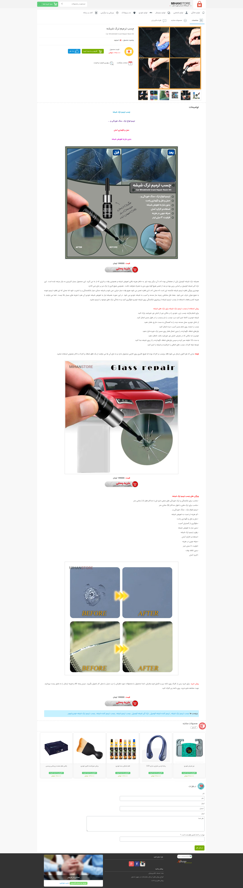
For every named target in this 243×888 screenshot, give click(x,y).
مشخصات (195, 20)
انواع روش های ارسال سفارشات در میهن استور (147, 877)
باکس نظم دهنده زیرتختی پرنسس (56, 766)
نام (203, 793)
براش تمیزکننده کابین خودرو (89, 766)
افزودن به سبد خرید (90, 51)
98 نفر (71, 51)
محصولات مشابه (176, 20)
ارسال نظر (199, 848)
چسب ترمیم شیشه (123, 713)
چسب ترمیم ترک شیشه (180, 713)
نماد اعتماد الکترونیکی (156, 873)
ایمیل (202, 803)
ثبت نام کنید (63, 883)
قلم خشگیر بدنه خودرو (123, 766)
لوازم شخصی (178, 12)
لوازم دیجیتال (160, 12)
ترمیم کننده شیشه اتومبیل (160, 713)
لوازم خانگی (195, 12)
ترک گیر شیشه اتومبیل (140, 713)
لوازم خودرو (143, 12)
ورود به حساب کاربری (78, 883)
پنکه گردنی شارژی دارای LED (156, 766)
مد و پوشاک (126, 12)
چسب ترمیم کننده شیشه (105, 713)
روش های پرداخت (157, 881)
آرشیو (194, 728)
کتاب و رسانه (88, 12)
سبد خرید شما (47, 4)
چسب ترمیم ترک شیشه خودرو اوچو (81, 713)
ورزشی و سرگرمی (107, 12)
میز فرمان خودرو (189, 766)
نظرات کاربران (156, 20)
